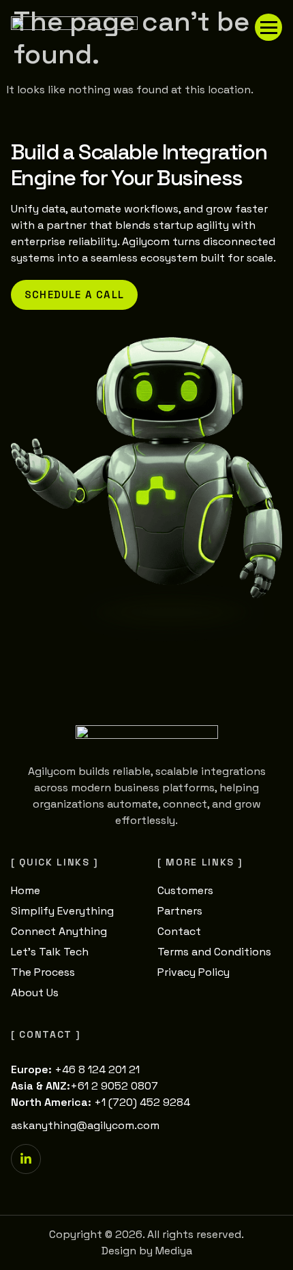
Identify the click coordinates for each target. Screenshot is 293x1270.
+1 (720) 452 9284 (142, 1102)
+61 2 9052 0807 (114, 1086)
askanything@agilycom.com (85, 1125)
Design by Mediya (147, 1250)
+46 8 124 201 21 (97, 1069)
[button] (268, 27)
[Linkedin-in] (26, 1159)
